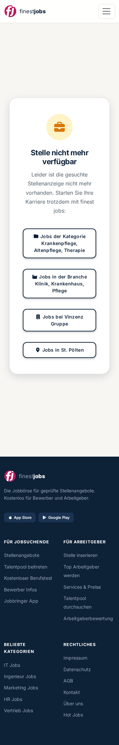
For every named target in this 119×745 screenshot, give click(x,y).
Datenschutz (77, 669)
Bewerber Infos (20, 589)
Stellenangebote (21, 555)
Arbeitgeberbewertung (88, 618)
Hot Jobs (73, 715)
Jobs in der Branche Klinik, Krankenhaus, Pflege (61, 283)
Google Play (59, 517)
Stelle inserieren (80, 555)
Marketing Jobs (21, 687)
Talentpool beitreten (25, 567)
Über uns (73, 703)
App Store (23, 517)
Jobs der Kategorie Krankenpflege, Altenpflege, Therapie (60, 243)
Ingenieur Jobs (20, 676)
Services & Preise (82, 587)
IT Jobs (12, 665)
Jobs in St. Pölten (63, 350)
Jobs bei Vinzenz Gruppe (63, 320)
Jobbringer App (21, 601)
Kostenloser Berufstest (28, 578)
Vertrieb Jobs (18, 710)
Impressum (75, 658)
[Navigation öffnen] (106, 11)
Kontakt (71, 692)
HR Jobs (13, 699)
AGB (68, 680)
